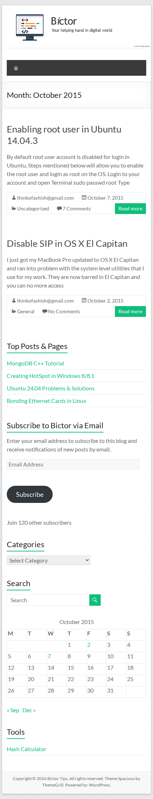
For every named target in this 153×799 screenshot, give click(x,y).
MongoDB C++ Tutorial (35, 363)
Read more (130, 208)
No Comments (64, 311)
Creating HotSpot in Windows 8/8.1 (50, 375)
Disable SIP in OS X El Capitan (67, 243)
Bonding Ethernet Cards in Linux (46, 400)
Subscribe (29, 494)
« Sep (13, 709)
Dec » (29, 709)
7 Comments (77, 208)
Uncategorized (33, 208)
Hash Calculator (26, 748)
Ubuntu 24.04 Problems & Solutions (51, 388)
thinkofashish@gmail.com (45, 198)
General (26, 311)
